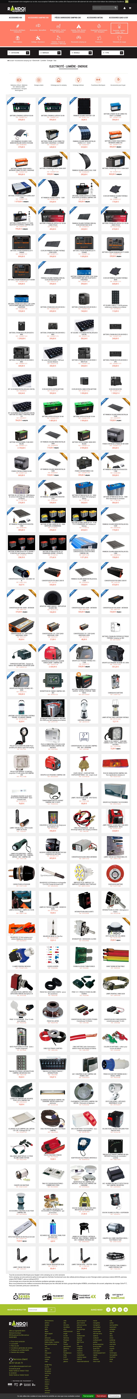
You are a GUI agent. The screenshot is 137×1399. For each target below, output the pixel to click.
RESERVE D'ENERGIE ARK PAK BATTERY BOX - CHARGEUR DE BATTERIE (53, 853)
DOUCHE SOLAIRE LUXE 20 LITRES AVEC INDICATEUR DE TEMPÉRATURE (84, 1209)
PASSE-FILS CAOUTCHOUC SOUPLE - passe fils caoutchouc (53, 992)
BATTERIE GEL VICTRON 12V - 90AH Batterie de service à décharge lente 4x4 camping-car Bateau (22, 496)
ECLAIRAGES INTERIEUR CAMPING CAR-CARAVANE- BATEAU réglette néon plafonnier (53, 1101)
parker (95, 1342)
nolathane (96, 1329)
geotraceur (67, 1346)
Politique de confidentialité (20, 1350)
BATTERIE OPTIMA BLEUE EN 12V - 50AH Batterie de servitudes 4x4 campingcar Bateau (84, 496)
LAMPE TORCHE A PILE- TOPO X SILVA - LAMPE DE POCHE (21, 828)
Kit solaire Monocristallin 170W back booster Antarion (53, 361)
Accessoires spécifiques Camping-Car (17, 31)
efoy (65, 1329)
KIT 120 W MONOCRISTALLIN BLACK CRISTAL (21, 389)
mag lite (79, 1346)
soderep (112, 1340)
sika (111, 1333)
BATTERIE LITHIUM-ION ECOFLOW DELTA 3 (84, 307)
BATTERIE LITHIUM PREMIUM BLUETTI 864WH (21, 280)
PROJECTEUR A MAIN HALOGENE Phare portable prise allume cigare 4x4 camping (21, 746)
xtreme (47, 1392)
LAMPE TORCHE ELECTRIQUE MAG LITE (115, 857)
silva (111, 1336)
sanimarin (113, 1327)
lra (78, 1344)
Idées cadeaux (17, 42)
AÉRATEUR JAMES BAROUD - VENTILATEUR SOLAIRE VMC (53, 607)
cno (46, 1355)
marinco (80, 1353)
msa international (83, 1361)
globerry (66, 1348)
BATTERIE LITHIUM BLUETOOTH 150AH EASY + (115, 169)
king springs (81, 1329)
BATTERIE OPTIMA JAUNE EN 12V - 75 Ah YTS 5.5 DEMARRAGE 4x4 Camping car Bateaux (84, 524)
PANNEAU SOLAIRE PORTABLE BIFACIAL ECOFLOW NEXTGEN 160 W (84, 224)
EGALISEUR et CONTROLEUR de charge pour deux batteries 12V (53, 826)
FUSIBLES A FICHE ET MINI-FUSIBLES (84, 966)
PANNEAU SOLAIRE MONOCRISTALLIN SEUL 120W (84, 579)
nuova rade (97, 1331)
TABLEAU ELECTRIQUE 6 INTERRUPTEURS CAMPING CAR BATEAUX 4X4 (21, 1072)
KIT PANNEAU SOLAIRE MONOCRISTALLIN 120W (53, 470)
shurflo (112, 1331)
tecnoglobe (113, 1355)
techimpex (113, 1353)
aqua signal (48, 1333)
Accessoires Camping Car (38, 18)
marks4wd (80, 1355)
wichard (47, 1390)
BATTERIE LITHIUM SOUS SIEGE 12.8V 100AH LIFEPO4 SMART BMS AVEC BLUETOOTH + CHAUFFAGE (84, 278)
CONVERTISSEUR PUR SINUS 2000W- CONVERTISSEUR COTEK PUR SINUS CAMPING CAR (84, 551)
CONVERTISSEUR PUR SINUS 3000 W (115, 581)
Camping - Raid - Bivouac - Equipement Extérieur (79, 31)
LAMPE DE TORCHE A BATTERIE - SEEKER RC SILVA (52, 908)
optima (95, 1336)
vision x (47, 1380)
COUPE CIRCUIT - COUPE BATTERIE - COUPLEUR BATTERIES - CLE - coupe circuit (84, 774)
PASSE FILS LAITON (53, 1021)
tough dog (48, 1365)
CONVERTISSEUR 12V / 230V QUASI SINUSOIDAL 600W (84, 634)
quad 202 (96, 1348)
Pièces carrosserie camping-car (68, 18)
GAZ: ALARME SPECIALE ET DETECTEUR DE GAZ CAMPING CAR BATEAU (115, 1184)
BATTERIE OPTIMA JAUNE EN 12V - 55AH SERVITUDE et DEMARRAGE (53, 525)
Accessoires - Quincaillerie (38, 30)
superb (112, 1348)
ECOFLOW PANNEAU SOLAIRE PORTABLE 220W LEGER (53, 251)
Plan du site (15, 1346)
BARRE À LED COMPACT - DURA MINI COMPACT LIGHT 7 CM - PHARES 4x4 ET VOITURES (115, 742)
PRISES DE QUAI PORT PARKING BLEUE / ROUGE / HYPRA (115, 1075)
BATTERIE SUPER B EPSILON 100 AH (53, 416)
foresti (65, 1344)
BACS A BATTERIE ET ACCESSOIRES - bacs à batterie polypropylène (84, 1129)
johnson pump (82, 1325)
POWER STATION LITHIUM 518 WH (22, 471)
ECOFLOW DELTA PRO (115, 389)
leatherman (81, 1336)
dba (64, 1323)
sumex (112, 1346)
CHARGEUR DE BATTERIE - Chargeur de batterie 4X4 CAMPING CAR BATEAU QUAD (21, 664)
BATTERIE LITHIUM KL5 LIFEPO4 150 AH (52, 115)
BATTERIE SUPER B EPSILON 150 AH (84, 416)
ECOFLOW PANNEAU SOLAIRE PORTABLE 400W (115, 279)
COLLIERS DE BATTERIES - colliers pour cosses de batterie (115, 1047)
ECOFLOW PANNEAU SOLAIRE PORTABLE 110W (115, 196)
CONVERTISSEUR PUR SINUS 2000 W (53, 581)
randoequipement (99, 1353)
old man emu (97, 1333)
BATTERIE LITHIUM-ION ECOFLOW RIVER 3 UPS (115, 361)
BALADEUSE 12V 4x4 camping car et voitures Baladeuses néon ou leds (21, 938)
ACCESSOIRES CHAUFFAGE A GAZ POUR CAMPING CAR (21, 1211)
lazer (78, 1333)
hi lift (65, 1357)
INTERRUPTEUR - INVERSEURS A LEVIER (84, 939)
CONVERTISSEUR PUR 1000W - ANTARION (21, 608)
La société (14, 1344)
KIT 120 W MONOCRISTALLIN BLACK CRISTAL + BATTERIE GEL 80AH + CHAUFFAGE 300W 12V (21, 414)
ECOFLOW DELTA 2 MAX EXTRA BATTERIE (84, 389)
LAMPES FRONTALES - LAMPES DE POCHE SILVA (21, 910)
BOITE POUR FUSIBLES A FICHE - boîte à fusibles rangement (21, 1047)
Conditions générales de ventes (21, 1348)
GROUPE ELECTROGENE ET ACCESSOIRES (115, 802)
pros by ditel (97, 1346)
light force (80, 1342)
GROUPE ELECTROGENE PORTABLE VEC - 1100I (84, 661)
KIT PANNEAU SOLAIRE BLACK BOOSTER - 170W (115, 470)
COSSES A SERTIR (52, 966)
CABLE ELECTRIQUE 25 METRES (52, 1048)
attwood (47, 1338)
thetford (112, 1357)
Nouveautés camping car (78, 42)
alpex (46, 1331)
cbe (46, 1351)
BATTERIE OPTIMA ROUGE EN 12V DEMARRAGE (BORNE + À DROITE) (53, 552)
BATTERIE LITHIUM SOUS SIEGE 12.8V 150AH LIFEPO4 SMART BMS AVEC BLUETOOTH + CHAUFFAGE (21, 305)
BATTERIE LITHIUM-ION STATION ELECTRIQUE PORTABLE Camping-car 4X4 (115, 637)
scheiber (112, 1329)
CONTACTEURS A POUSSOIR (21, 884)
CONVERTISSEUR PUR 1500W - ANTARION (84, 608)
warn (46, 1386)
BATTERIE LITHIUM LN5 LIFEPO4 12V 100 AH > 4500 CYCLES (53, 224)
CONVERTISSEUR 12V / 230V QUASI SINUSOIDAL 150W (52, 634)
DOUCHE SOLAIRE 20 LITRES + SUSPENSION (115, 1212)
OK (127, 1)
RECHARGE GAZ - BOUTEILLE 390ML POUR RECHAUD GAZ (52, 1236)
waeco (47, 1384)
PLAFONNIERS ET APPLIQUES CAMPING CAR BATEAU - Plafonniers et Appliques (84, 1102)
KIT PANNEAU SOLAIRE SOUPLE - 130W (53, 198)
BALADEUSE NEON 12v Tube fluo (53, 936)
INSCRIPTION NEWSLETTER (16, 1310)
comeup (47, 1357)
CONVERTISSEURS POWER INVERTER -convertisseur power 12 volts (115, 1020)
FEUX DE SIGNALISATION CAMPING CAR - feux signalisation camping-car (115, 774)
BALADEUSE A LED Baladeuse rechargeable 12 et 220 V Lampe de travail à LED (53, 883)
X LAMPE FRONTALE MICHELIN (22, 966)
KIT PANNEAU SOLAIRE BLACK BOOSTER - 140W (21, 525)
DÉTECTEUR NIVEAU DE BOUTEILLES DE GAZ (21, 1237)
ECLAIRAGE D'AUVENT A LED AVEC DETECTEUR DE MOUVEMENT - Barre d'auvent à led (21, 797)
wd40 (46, 1388)
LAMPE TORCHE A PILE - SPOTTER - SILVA (84, 1264)
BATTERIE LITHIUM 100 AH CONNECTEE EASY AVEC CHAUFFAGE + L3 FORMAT (52, 142)
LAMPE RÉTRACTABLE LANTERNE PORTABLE (115, 717)
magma (79, 1348)
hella (65, 1355)
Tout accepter (88, 1396)
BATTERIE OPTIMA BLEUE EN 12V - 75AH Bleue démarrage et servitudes (115, 497)
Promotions (99, 42)
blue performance (51, 1344)
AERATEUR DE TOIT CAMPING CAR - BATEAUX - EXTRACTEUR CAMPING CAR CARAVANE (84, 1183)
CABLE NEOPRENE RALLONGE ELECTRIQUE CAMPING (53, 1129)
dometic (66, 1325)
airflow (47, 1323)
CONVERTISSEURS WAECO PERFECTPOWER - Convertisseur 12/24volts (84, 1020)
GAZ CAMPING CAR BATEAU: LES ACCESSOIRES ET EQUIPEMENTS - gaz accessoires (52, 1210)
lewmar (79, 1340)
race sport (96, 1351)
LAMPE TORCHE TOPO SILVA (21, 1267)
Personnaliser (114, 1396)
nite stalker (97, 1327)
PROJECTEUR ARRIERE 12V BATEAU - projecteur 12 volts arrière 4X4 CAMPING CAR (21, 773)
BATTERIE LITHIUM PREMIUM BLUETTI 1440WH (21, 251)
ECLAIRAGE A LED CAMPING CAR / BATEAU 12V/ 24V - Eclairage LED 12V (22, 1129)
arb (46, 1336)
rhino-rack (96, 1361)
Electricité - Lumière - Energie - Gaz (119, 31)
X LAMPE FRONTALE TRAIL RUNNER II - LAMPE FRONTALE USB (115, 1266)
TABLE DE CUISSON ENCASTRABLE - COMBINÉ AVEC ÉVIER (53, 1184)
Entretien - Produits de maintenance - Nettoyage (58, 43)
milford (79, 1359)
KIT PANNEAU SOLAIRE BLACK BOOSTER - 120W (52, 497)
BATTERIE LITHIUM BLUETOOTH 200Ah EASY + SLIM (21, 196)
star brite (113, 1344)
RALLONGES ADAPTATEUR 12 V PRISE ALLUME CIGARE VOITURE (21, 1157)
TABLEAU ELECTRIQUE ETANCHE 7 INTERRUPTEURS (53, 1072)
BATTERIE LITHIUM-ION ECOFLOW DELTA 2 (53, 307)
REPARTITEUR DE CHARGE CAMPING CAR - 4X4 (53, 692)
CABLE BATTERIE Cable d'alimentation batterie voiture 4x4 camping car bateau (84, 1047)
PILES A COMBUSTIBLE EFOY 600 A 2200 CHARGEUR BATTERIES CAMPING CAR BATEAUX (53, 745)
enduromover (68, 1331)
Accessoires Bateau (95, 18)
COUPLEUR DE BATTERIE (115, 884)
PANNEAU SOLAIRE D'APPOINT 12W (84, 115)
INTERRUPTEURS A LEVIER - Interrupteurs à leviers (115, 910)
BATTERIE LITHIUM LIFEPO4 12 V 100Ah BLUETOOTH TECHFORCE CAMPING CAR (84, 196)
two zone (48, 1369)
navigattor (96, 1323)
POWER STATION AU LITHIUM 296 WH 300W (115, 444)
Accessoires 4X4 (15, 18)
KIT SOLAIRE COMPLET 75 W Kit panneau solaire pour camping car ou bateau (115, 306)
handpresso (67, 1353)
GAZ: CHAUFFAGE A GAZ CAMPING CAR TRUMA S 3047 (84, 1075)
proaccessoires (98, 1344)
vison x (47, 1382)
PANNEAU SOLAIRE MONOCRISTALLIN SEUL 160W (115, 525)
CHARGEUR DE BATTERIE (115, 693)
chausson (48, 1353)
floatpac (66, 1340)
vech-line (48, 1373)
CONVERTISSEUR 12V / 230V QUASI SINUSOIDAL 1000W (21, 634)
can (46, 1346)
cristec (47, 1359)
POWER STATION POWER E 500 (84, 471)
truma (47, 1367)
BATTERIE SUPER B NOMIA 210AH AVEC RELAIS (21, 443)
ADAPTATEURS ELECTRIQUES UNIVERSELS (84, 1158)
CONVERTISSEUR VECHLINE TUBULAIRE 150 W (22, 579)
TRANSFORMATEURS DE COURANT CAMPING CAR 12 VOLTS (52, 801)
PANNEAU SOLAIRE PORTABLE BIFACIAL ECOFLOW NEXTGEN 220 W (53, 279)
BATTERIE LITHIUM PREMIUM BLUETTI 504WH (115, 252)
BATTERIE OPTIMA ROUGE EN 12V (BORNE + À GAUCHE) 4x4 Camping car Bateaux (21, 552)
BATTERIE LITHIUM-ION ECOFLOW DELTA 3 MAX (21, 333)
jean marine (81, 1323)
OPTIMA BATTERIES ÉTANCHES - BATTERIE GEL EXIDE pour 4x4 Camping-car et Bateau (53, 719)
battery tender (49, 1340)
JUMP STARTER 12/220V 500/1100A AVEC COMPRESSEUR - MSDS (115, 826)
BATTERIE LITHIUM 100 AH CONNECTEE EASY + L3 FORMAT (115, 114)
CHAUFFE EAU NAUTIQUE (21, 1185)
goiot (65, 1351)
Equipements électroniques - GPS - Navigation (99, 31)
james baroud (81, 1321)
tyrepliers (48, 1371)
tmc (111, 1361)
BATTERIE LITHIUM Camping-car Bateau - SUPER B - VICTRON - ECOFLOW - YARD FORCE (84, 691)
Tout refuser (101, 1396)
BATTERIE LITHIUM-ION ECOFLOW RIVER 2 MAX (53, 333)
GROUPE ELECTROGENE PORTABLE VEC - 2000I (22, 689)
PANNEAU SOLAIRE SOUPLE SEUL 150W (84, 170)
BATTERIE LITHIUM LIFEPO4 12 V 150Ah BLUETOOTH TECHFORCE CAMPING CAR (21, 224)
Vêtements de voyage (119, 42)
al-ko (46, 1327)
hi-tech (65, 1359)
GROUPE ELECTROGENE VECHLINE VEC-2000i (115, 663)
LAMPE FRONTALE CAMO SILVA (115, 994)
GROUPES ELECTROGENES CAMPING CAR (52, 775)
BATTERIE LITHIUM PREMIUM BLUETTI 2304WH (84, 251)
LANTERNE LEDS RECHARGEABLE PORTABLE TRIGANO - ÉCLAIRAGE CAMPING (21, 716)
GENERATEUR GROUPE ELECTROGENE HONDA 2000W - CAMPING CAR (53, 661)
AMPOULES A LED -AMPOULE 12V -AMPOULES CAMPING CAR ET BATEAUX (84, 883)
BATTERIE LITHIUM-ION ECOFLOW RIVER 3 (115, 334)
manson (80, 1351)
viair (46, 1377)
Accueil (11, 60)
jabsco (65, 1361)
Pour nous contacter (18, 1341)
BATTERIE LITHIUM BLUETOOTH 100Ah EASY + (53, 169)
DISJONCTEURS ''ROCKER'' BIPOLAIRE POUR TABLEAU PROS (115, 1129)
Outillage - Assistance (38, 42)
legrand (79, 1338)
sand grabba (114, 1325)
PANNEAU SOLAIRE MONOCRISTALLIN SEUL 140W (115, 552)
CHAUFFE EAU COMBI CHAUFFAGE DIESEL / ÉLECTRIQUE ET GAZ (115, 1239)
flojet (65, 1342)
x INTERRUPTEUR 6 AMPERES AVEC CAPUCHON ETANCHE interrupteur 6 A (21, 992)
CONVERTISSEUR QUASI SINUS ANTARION (84, 857)
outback (96, 1338)
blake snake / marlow (52, 1342)
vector (47, 1375)
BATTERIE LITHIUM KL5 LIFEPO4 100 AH (21, 115)
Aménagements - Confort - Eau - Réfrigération (58, 31)
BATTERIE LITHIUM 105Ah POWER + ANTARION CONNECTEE (115, 142)
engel (65, 1333)
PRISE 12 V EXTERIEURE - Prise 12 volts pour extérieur (21, 1020)
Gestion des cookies (18, 1352)
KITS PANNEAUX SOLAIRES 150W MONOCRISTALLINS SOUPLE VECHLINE (21, 142)
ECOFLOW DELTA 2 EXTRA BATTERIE (53, 389)
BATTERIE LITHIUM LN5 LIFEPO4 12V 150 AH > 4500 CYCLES (115, 224)
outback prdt (97, 1340)
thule (111, 1359)
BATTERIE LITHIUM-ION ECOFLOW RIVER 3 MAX (21, 361)
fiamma (66, 1338)
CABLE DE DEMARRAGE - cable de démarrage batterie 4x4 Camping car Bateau (84, 828)
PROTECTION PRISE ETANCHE (53, 1155)
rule (111, 1321)
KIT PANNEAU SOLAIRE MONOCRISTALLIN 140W (53, 442)
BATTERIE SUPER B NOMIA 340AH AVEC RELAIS (84, 443)
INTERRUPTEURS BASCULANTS (84, 912)
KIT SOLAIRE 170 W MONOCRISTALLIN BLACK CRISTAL (84, 333)
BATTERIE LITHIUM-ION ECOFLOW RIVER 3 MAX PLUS (84, 361)
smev (111, 1338)
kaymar (79, 1327)
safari (112, 1323)
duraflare (66, 1327)
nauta (95, 1321)
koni (78, 1331)
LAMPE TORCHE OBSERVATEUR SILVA (53, 1264)
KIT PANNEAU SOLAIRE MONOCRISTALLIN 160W (115, 415)
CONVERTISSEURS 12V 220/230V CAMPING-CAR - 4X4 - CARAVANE (84, 746)
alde (46, 1329)
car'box (47, 1348)
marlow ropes (81, 1357)
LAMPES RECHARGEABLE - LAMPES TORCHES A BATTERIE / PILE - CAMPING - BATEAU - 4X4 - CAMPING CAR (21, 855)
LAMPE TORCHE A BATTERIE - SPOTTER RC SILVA (84, 798)
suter (111, 1351)
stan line (112, 1342)
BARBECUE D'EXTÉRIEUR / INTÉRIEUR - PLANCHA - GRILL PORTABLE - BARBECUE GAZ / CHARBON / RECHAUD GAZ (84, 1238)
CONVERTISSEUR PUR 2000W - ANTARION (115, 608)
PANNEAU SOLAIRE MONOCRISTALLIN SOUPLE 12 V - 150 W (84, 142)
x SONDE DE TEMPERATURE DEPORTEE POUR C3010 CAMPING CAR (21, 1099)
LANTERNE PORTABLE (84, 720)
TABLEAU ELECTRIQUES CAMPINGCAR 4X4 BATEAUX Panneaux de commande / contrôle (115, 1156)
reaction (96, 1359)
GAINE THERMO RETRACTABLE (115, 966)
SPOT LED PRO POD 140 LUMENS (115, 936)
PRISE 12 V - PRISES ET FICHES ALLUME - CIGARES (84, 992)
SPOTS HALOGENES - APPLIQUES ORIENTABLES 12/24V (115, 1102)
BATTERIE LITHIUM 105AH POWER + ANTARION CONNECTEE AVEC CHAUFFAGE (21, 169)
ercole (65, 1336)
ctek (46, 1361)
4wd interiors (49, 1321)
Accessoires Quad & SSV (118, 18)
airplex (47, 1325)
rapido (95, 1355)
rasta (95, 1357)
